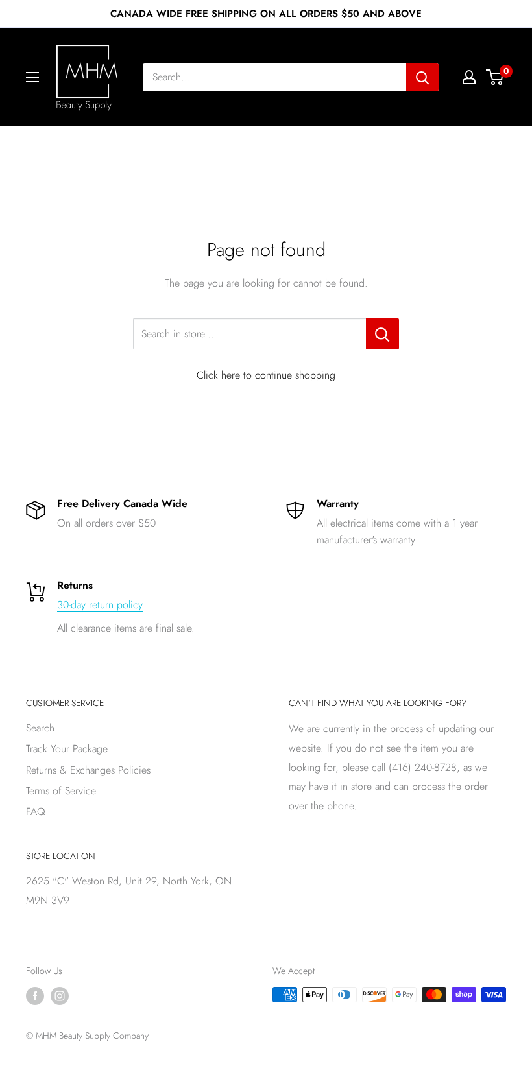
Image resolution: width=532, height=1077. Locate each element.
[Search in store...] (382, 333)
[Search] (422, 77)
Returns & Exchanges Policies (88, 770)
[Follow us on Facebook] (35, 996)
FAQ (35, 811)
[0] (495, 77)
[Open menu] (32, 77)
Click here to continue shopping (266, 375)
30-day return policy (100, 604)
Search (40, 727)
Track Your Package (67, 748)
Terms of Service (61, 790)
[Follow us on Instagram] (60, 996)
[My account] (469, 77)
